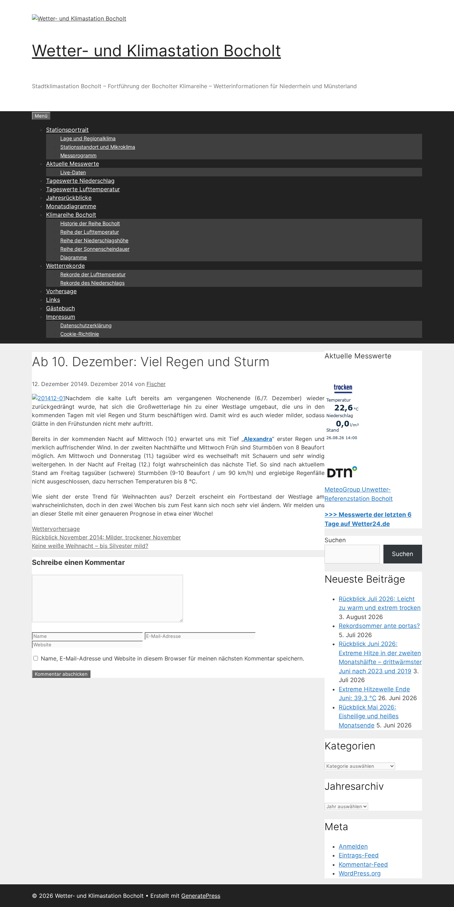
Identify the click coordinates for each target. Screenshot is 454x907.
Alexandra (258, 438)
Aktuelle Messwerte (72, 163)
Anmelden (353, 846)
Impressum (60, 316)
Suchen (335, 540)
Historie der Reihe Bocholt (90, 223)
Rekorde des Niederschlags (92, 283)
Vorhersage (61, 291)
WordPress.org (360, 873)
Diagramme (73, 257)
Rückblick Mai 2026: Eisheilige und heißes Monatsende (369, 716)
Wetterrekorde (65, 265)
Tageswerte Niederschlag (80, 180)
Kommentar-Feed (363, 864)
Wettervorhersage (56, 528)
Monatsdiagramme (71, 206)
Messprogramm (78, 155)
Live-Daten (73, 172)
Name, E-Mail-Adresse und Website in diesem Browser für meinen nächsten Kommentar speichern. (172, 658)
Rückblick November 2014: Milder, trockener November (106, 537)
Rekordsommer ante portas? (379, 625)
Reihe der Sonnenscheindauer (94, 249)
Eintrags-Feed (359, 855)
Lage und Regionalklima (88, 138)
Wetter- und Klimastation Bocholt (156, 50)
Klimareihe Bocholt (71, 214)
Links (53, 299)
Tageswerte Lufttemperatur (83, 189)
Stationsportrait (67, 129)
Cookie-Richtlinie (79, 334)
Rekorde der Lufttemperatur (93, 274)
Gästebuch (60, 308)
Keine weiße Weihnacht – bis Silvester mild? (90, 545)
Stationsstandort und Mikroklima (97, 147)
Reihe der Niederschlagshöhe (94, 240)
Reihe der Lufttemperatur (89, 232)
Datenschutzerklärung (86, 325)
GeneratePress (200, 895)
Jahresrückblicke (69, 197)
